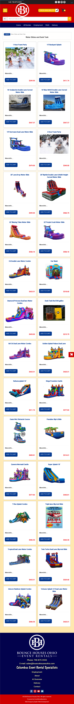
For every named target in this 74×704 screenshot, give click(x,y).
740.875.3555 (17, 2)
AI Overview (37, 679)
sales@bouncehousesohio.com (40, 663)
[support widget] (70, 701)
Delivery (55, 25)
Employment (38, 25)
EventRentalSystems (41, 699)
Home (18, 25)
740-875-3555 (40, 660)
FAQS (47, 25)
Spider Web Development (41, 702)
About (37, 676)
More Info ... (9, 73)
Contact (37, 686)
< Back (7, 34)
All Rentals (27, 25)
